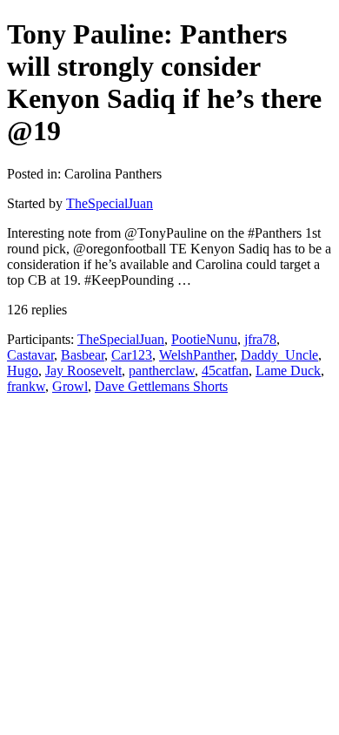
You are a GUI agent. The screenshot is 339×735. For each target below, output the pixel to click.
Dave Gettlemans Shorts (161, 386)
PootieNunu (204, 339)
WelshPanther (196, 354)
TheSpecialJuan (109, 203)
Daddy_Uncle (279, 354)
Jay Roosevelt (83, 370)
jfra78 (260, 339)
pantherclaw (162, 370)
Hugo (22, 370)
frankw (26, 386)
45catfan (225, 370)
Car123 (131, 354)
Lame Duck (288, 370)
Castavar (30, 354)
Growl (70, 386)
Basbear (82, 354)
